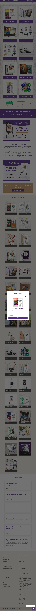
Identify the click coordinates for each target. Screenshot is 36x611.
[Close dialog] (27, 292)
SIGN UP (18, 317)
